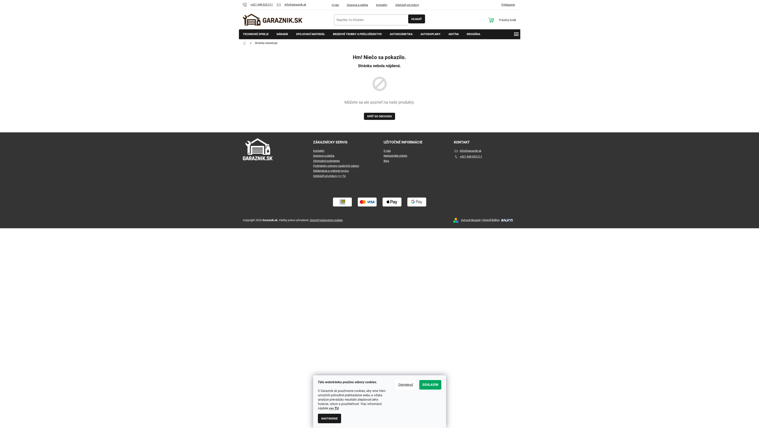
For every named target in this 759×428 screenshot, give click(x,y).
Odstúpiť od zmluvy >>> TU (329, 176)
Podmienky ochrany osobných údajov (336, 165)
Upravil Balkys (491, 220)
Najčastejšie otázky (395, 155)
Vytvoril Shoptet (471, 220)
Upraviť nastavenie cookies (326, 220)
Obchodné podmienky (326, 160)
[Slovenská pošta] (342, 201)
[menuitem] (256, 34)
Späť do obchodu (379, 116)
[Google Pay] (416, 201)
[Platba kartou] (367, 201)
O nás (335, 5)
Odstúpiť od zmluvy (407, 5)
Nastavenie (329, 418)
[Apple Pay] (392, 201)
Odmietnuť (405, 385)
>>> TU (334, 408)
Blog (386, 160)
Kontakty (381, 5)
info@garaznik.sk (470, 150)
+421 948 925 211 (471, 156)
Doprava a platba (357, 5)
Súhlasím (430, 385)
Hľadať (416, 19)
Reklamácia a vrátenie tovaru (331, 170)
